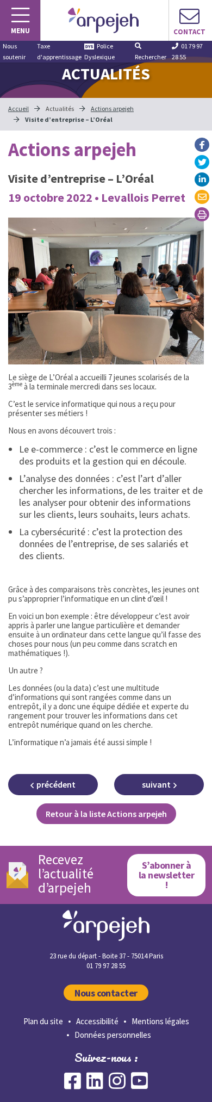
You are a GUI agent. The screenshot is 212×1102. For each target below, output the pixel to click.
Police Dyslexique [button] (99, 51)
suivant (156, 784)
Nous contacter (106, 993)
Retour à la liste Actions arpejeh (106, 813)
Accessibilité (97, 1021)
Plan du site (43, 1021)
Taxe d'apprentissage (59, 51)
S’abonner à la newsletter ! (166, 875)
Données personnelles (112, 1035)
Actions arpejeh (112, 108)
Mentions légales (160, 1021)
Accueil (18, 108)
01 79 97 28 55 (187, 51)
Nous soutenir (14, 51)
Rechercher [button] (150, 57)
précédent (56, 784)
